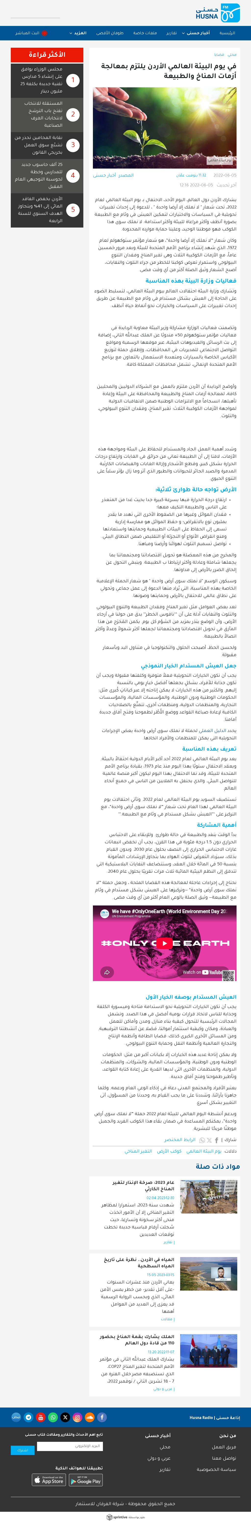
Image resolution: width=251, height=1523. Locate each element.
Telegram (28, 1417)
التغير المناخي (138, 1151)
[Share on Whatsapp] (202, 1140)
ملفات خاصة (145, 33)
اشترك (22, 1451)
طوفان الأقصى (110, 33)
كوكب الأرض (169, 1151)
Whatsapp (53, 1417)
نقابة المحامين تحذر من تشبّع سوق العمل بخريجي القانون (38, 145)
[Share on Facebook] (216, 1140)
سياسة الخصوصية (216, 1470)
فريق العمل (224, 1447)
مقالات (166, 1320)
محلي (232, 55)
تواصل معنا (224, 1458)
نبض (16, 1417)
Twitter (65, 1417)
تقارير (172, 33)
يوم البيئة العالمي (204, 1151)
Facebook (102, 1417)
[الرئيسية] (218, 13)
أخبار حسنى (104, 175)
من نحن (227, 1436)
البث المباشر (27, 33)
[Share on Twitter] (209, 1140)
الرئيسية (227, 33)
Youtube (41, 1417)
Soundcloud (90, 1417)
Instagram (77, 1417)
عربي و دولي (162, 1389)
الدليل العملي (212, 731)
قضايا (219, 55)
